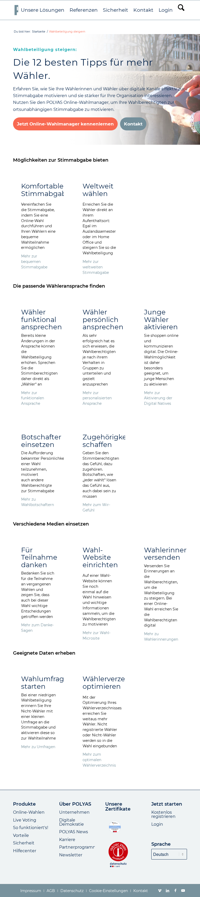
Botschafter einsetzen (41, 441)
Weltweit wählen (98, 190)
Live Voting (24, 820)
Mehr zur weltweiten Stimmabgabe (96, 267)
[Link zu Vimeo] (160, 890)
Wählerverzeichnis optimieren (114, 683)
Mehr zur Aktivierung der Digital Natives (158, 398)
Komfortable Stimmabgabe (46, 190)
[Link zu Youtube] (183, 890)
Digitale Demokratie (71, 822)
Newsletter (70, 854)
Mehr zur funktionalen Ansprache (32, 398)
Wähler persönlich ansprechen (103, 319)
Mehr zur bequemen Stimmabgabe (34, 261)
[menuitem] (42, 10)
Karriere (67, 839)
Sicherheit (23, 843)
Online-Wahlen (29, 812)
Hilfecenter (24, 850)
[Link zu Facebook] (175, 890)
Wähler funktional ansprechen (41, 319)
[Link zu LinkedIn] (167, 890)
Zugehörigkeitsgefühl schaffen (120, 441)
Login (157, 824)
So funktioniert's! (30, 827)
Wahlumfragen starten (47, 683)
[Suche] (181, 10)
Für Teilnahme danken (39, 557)
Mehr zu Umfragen (38, 746)
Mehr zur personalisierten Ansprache (97, 398)
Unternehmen (74, 812)
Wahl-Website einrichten (100, 557)
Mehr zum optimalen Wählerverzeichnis (99, 760)
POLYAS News (73, 831)
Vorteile (21, 835)
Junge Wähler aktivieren (161, 319)
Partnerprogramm (78, 847)
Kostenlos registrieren (163, 814)
